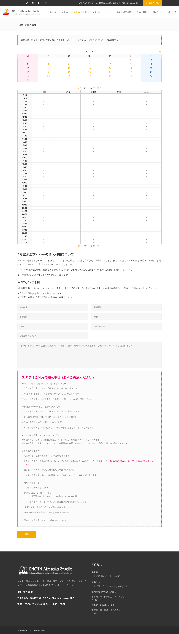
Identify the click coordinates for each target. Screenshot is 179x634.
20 (89, 72)
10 (28, 68)
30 (151, 76)
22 (130, 72)
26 (69, 76)
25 (48, 76)
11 (48, 68)
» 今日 (160, 52)
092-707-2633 (95, 40)
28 (110, 76)
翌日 (99, 88)
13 (89, 68)
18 (48, 72)
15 (131, 68)
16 (151, 68)
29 (130, 76)
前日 (80, 88)
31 (28, 80)
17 (28, 72)
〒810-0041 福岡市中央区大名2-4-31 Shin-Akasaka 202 (45, 598)
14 (110, 68)
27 (89, 76)
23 (151, 72)
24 (27, 76)
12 (69, 68)
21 (110, 72)
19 (69, 72)
